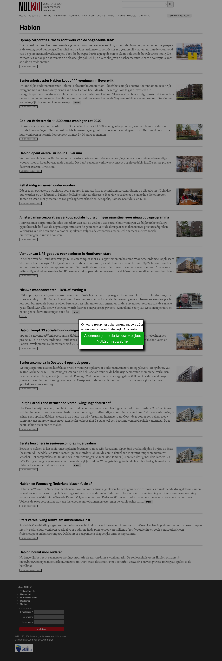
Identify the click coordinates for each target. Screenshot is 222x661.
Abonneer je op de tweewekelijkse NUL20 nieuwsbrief (112, 338)
